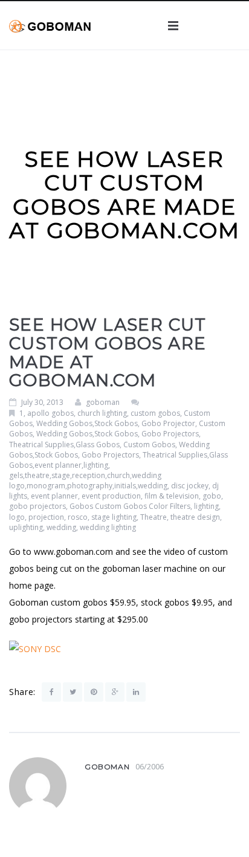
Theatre (153, 517)
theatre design (195, 517)
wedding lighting (108, 527)
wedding (61, 527)
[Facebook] (51, 692)
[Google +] (114, 692)
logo (17, 517)
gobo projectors (37, 506)
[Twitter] (72, 692)
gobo (211, 496)
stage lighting (114, 517)
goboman (103, 402)
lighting (206, 506)
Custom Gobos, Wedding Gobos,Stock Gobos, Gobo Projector (109, 418)
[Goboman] (50, 25)
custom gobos (155, 413)
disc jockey (190, 485)
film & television (171, 496)
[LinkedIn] (136, 692)
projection (46, 517)
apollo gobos (50, 413)
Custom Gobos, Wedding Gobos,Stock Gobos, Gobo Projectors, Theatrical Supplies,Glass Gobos (117, 433)
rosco (78, 517)
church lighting (102, 413)
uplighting (26, 527)
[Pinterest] (93, 692)
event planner (54, 496)
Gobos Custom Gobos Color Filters (130, 506)
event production (111, 496)
